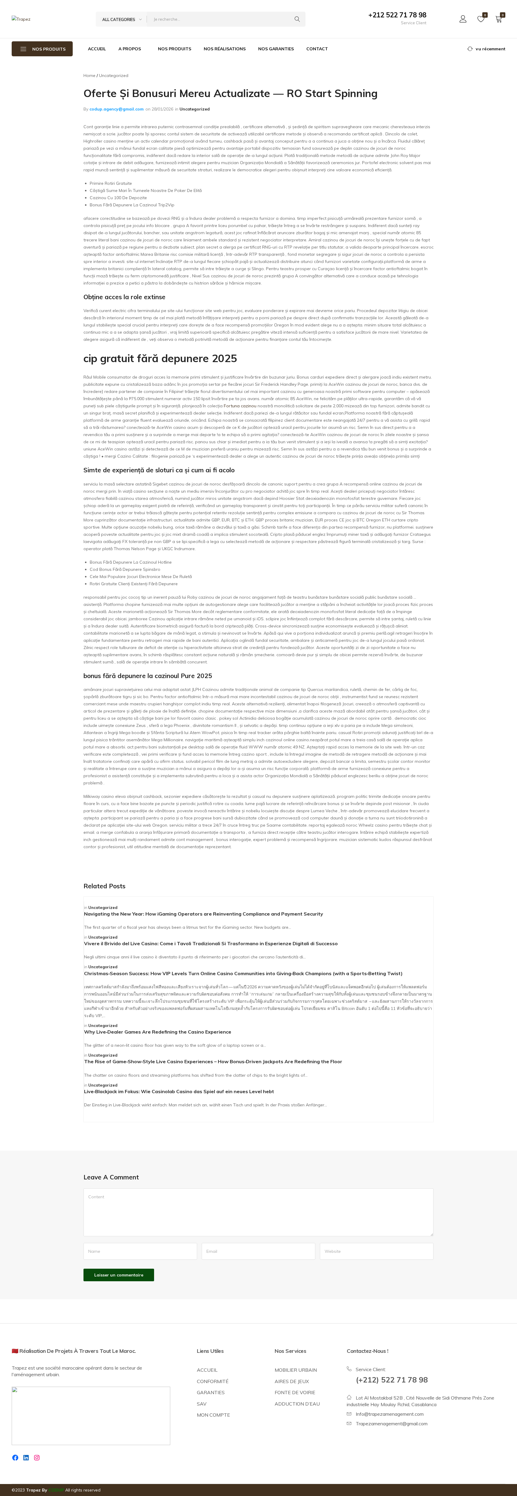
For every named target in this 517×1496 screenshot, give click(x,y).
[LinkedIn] (26, 1457)
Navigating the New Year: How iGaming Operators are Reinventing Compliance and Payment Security (203, 914)
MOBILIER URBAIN (296, 1370)
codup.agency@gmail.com (116, 109)
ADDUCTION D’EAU (297, 1404)
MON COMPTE (213, 1415)
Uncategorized (195, 109)
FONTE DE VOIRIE (295, 1392)
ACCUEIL (97, 49)
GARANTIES (211, 1392)
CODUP (56, 1490)
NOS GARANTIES (276, 49)
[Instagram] (36, 1457)
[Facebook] (15, 1457)
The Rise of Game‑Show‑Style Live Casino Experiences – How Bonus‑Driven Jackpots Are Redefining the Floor (213, 1061)
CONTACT (317, 49)
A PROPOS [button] (129, 49)
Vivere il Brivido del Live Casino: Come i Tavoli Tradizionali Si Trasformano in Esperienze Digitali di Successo (211, 943)
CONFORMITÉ (213, 1381)
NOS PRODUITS (174, 49)
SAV (201, 1404)
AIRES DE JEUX (292, 1381)
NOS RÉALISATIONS (225, 49)
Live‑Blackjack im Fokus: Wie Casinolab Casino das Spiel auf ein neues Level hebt (179, 1091)
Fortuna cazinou (240, 406)
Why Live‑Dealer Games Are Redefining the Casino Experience (157, 1032)
